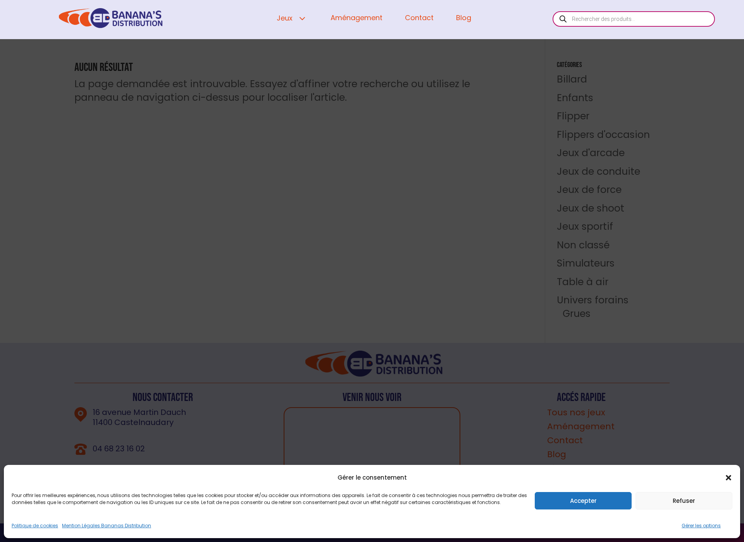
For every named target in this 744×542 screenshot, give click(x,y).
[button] (728, 478)
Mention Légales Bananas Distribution (106, 525)
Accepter (583, 501)
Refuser (684, 501)
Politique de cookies (35, 525)
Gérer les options (701, 525)
